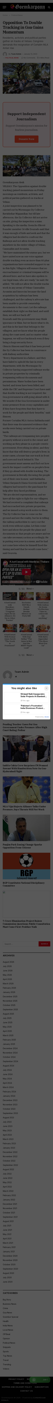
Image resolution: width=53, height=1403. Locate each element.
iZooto (47, 717)
